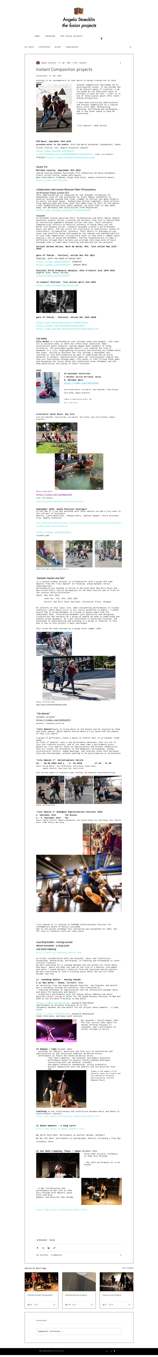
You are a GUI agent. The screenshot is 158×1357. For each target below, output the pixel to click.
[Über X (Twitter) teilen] (43, 1248)
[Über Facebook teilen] (37, 1248)
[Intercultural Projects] (116, 1281)
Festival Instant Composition (40, 1295)
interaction (44, 47)
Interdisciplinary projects (76, 1295)
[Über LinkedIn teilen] (49, 1248)
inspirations (72, 47)
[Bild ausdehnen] (49, 553)
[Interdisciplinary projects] (79, 1281)
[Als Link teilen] (54, 1248)
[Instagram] (111, 1351)
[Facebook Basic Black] (101, 38)
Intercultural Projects (112, 1295)
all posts (29, 47)
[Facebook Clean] (114, 1351)
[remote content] (79, 705)
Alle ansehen (127, 1268)
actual (58, 47)
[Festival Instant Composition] (41, 1281)
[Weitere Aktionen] (120, 62)
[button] (130, 47)
